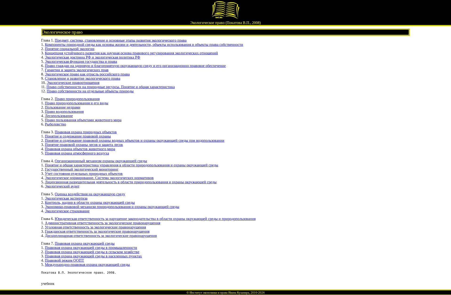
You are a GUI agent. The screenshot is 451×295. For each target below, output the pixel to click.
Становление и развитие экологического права (82, 78)
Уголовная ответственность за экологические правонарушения (95, 227)
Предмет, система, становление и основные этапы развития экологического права (121, 40)
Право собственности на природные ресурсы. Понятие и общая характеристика (111, 87)
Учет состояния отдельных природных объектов (84, 174)
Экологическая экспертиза (66, 198)
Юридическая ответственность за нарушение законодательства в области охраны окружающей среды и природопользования (155, 219)
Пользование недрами (62, 107)
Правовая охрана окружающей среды (85, 243)
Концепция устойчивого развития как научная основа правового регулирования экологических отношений (131, 53)
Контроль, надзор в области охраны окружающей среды (90, 203)
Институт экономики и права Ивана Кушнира (219, 292)
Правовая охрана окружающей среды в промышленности (91, 248)
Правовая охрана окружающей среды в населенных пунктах (93, 256)
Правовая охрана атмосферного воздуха (77, 153)
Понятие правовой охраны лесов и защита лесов (84, 145)
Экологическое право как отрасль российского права (87, 74)
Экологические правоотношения (73, 83)
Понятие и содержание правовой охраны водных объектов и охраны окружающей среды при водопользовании (134, 140)
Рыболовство (55, 124)
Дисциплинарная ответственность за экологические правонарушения (101, 236)
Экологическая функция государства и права (81, 61)
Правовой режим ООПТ (64, 260)
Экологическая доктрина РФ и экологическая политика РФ (92, 57)
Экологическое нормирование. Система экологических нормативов (99, 178)
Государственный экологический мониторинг (82, 169)
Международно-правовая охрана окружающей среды (87, 265)
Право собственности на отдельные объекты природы (90, 91)
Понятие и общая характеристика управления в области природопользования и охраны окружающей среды (131, 165)
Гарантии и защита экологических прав (77, 70)
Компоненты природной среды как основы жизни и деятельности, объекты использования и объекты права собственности (144, 45)
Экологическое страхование (67, 211)
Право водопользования (64, 112)
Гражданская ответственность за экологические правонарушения (97, 231)
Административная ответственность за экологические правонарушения (102, 223)
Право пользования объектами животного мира (83, 120)
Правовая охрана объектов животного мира (80, 149)
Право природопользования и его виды (76, 103)
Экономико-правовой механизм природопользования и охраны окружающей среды (112, 207)
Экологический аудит (62, 186)
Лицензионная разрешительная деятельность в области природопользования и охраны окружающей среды (131, 182)
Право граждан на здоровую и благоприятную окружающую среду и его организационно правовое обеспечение (135, 66)
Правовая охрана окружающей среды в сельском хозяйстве (92, 252)
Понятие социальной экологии (69, 49)
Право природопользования (77, 99)
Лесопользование (59, 116)
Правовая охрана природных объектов (86, 132)
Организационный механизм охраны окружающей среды (101, 161)
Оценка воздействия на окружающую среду (90, 194)
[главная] (225, 18)
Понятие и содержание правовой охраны (78, 136)
